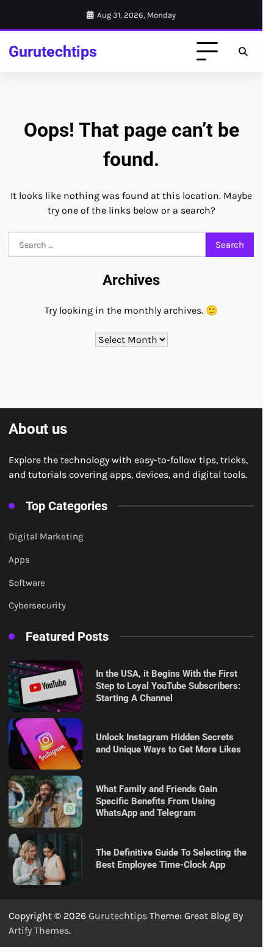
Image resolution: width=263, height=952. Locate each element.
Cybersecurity (37, 605)
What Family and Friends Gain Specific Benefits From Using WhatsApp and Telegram (156, 801)
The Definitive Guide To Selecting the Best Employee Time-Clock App (171, 858)
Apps (19, 559)
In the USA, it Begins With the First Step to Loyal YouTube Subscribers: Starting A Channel (168, 685)
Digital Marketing (46, 536)
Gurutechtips (53, 51)
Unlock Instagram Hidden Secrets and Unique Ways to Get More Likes (168, 743)
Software (27, 582)
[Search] (243, 52)
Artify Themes (39, 930)
